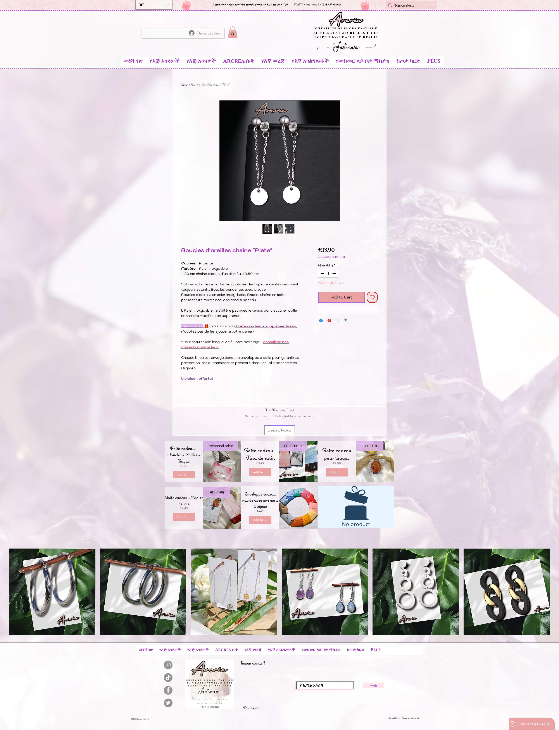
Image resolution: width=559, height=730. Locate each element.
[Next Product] (556, 591)
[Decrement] (322, 273)
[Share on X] (346, 320)
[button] (232, 32)
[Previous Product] (2, 591)
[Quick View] (52, 592)
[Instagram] (168, 665)
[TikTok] (168, 677)
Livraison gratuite (331, 257)
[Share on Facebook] (321, 320)
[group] (279, 591)
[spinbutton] (328, 273)
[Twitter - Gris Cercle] (168, 703)
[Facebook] (168, 690)
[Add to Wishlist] (372, 297)
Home (184, 85)
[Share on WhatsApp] (337, 320)
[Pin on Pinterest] (329, 320)
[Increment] (334, 273)
